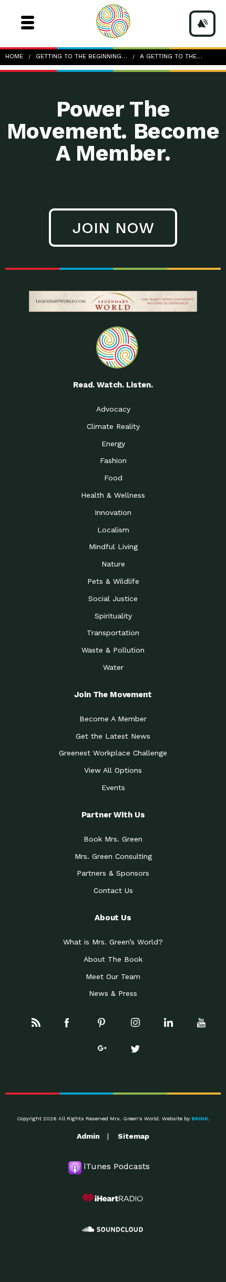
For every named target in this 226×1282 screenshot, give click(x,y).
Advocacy (113, 409)
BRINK (199, 1118)
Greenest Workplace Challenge (113, 753)
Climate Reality (113, 426)
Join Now (113, 227)
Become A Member (113, 718)
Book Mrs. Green (113, 839)
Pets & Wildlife (113, 581)
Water (113, 667)
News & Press (113, 993)
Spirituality (113, 616)
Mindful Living (113, 546)
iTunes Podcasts (117, 1166)
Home (14, 56)
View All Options (113, 770)
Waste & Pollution (113, 650)
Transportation (113, 632)
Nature (113, 564)
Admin (88, 1136)
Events (113, 787)
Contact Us (113, 890)
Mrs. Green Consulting (113, 856)
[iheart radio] (113, 1198)
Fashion (113, 460)
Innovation (113, 512)
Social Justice (113, 598)
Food (113, 478)
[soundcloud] (113, 1229)
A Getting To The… (171, 56)
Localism (113, 530)
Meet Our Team (113, 976)
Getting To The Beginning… (81, 56)
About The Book (113, 959)
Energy (113, 443)
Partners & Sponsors (113, 873)
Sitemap (133, 1136)
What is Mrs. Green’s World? (113, 942)
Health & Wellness (113, 495)
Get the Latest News (113, 736)
